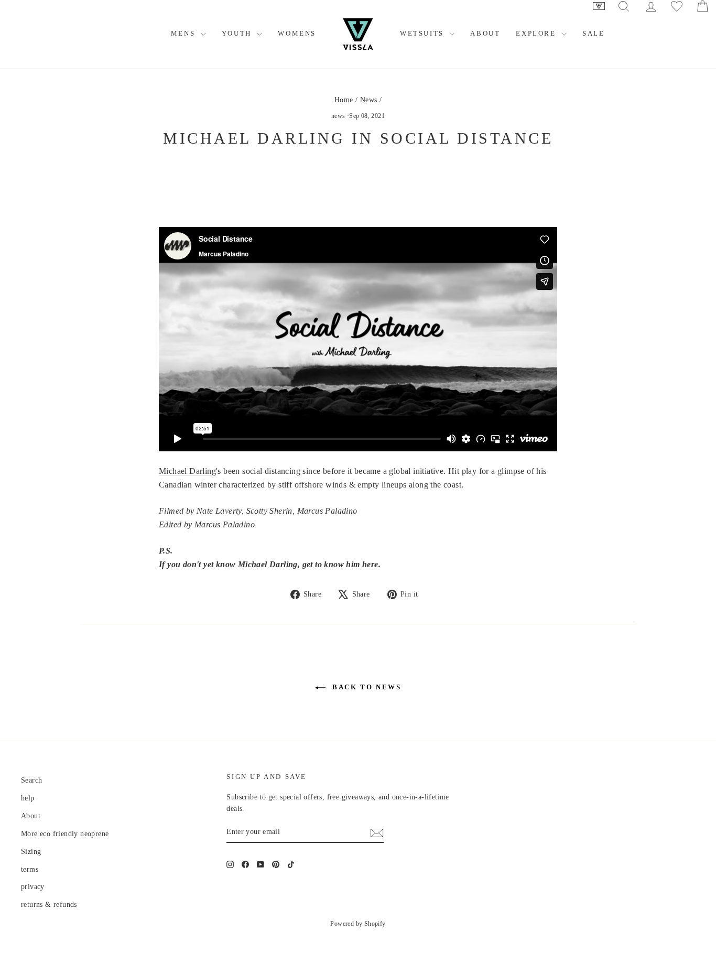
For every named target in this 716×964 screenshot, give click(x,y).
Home (343, 100)
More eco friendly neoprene (65, 834)
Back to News (366, 687)
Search (31, 780)
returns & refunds (49, 904)
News (368, 100)
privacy (33, 887)
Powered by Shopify (357, 923)
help (28, 798)
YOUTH (238, 33)
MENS (184, 33)
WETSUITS (423, 33)
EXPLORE (537, 33)
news (338, 116)
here (370, 564)
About (30, 816)
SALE (593, 33)
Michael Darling (187, 471)
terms (29, 869)
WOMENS (297, 33)
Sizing (31, 851)
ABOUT (485, 33)
